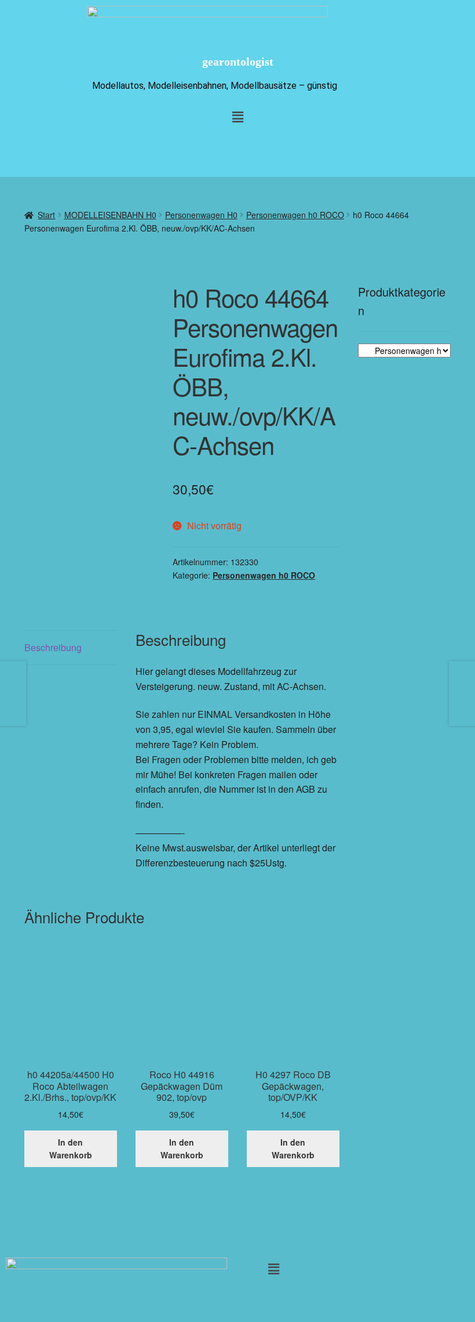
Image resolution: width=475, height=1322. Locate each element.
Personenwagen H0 (201, 215)
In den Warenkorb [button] (70, 1148)
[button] (274, 1269)
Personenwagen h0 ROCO (295, 215)
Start (46, 215)
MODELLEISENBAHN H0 (110, 215)
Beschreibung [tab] (53, 647)
